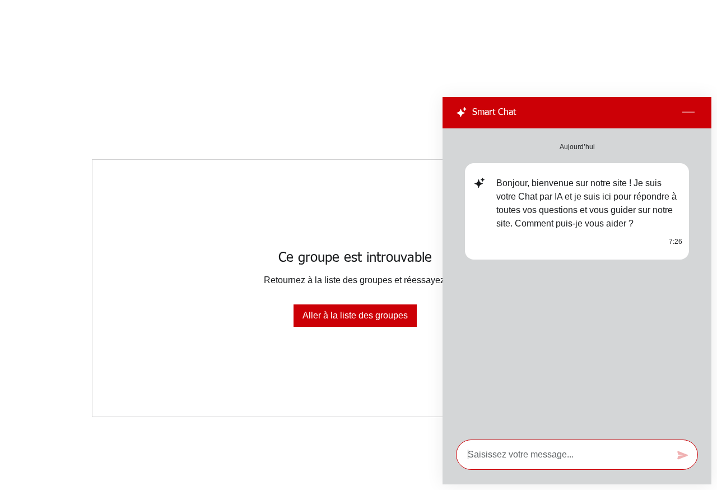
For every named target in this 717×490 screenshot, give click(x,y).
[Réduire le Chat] (688, 113)
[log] (577, 280)
